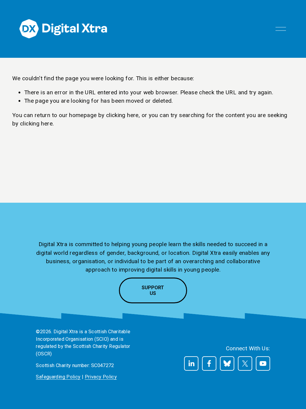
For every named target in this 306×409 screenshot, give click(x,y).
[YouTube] (263, 363)
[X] (245, 363)
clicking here (122, 115)
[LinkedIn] (191, 363)
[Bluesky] (227, 363)
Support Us (153, 290)
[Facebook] (209, 363)
